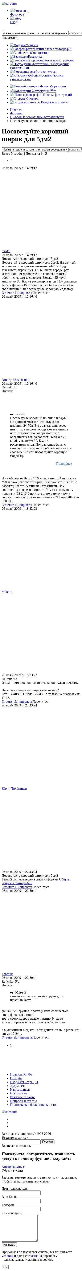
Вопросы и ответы (54, 102)
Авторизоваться (13, 1166)
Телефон (8, 1205)
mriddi (6, 251)
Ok (5, 1267)
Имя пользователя (15, 1188)
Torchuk (7, 974)
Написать (9, 1244)
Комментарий (11, 1213)
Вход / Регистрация (24, 1082)
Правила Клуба (21, 1074)
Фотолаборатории (52, 86)
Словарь (31, 98)
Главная (15, 109)
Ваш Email (9, 1196)
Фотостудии (43, 91)
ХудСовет (17, 1086)
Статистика (18, 1093)
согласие (31, 1256)
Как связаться (20, 1089)
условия (7, 1256)
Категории (9, 37)
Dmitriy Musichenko (15, 379)
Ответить (8, 292)
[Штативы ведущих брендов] (41, 1067)
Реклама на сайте (22, 1097)
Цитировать (23, 292)
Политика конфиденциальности (33, 1104)
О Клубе (16, 1078)
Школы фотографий (57, 94)
